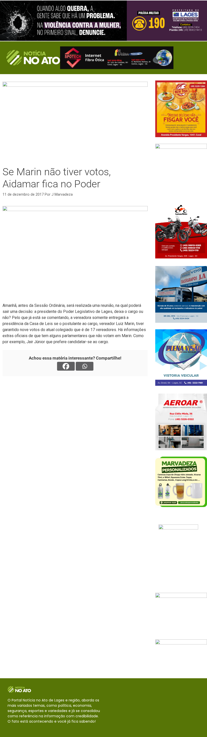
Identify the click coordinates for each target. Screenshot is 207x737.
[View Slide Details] (103, 21)
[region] (103, 20)
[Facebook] (66, 366)
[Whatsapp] (84, 366)
